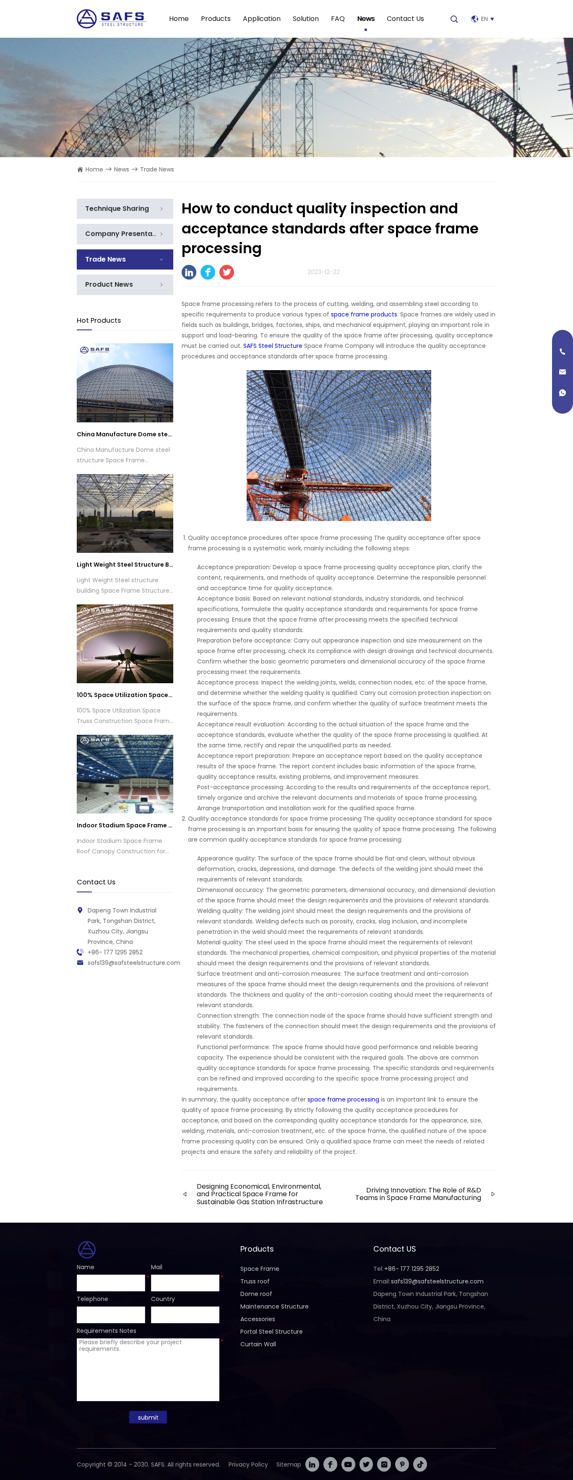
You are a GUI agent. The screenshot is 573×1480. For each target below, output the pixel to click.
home (94, 169)
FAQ (338, 18)
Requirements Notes (106, 1331)
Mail (156, 1267)
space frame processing (343, 1099)
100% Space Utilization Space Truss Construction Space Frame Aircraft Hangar (125, 695)
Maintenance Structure (274, 1306)
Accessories (257, 1319)
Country (163, 1299)
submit (148, 1417)
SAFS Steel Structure (272, 346)
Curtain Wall (258, 1344)
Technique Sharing (117, 208)
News (366, 18)
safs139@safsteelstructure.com (134, 963)
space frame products (364, 314)
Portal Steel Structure (271, 1331)
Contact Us (405, 18)
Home (179, 18)
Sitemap (288, 1464)
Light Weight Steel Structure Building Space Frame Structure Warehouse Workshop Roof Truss (125, 564)
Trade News (157, 169)
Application (262, 18)
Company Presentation (125, 233)
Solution (306, 18)
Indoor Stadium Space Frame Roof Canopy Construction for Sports (125, 825)
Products (216, 18)
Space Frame (259, 1269)
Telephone (92, 1299)
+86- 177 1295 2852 (115, 952)
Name (85, 1267)
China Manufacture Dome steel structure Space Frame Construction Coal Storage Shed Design (125, 434)
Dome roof (256, 1294)
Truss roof (255, 1281)
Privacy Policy (248, 1464)
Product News (109, 284)
